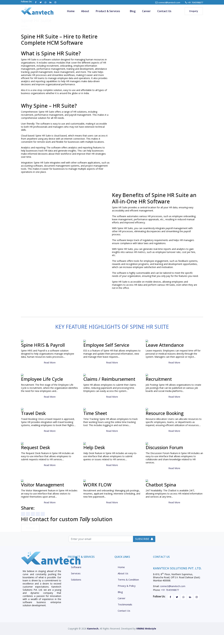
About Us (123, 573)
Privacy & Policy (127, 585)
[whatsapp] (33, 514)
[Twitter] (28, 514)
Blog (132, 11)
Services (76, 573)
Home (71, 11)
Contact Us (164, 11)
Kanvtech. (93, 628)
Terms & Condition (128, 579)
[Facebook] (23, 514)
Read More (50, 362)
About (85, 11)
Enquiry (193, 11)
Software (26, 29)
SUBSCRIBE (142, 539)
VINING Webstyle (146, 628)
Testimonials (125, 604)
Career (146, 11)
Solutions (76, 579)
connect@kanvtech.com (169, 2)
